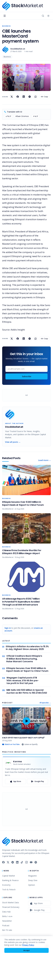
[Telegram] (12, 862)
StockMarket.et (17, 48)
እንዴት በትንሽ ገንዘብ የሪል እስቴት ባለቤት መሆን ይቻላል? (23, 737)
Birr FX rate (7, 930)
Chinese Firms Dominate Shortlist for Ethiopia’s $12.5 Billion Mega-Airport (21, 552)
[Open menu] (4, 15)
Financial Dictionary (10, 907)
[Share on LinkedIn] (23, 96)
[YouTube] (31, 862)
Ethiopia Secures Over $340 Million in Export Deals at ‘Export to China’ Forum (23, 503)
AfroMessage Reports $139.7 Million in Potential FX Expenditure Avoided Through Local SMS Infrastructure (21, 601)
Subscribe (26, 376)
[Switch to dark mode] (48, 15)
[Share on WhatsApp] (35, 96)
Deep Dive (32, 880)
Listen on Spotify (31, 744)
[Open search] (42, 15)
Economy (6, 885)
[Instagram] (26, 862)
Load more (44, 460)
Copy (46, 96)
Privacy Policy (28, 945)
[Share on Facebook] (17, 96)
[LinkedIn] (17, 862)
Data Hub (6, 911)
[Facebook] (3, 862)
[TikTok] (22, 862)
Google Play (39, 781)
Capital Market (8, 875)
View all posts (13, 442)
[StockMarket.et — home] (22, 6)
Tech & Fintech (8, 889)
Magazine (32, 875)
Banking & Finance (10, 880)
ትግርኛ (35, 116)
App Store (17, 781)
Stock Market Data (10, 902)
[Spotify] (36, 862)
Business (6, 26)
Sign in (7, 628)
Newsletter (7, 921)
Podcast (5, 925)
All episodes (45, 703)
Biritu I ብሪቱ (7, 916)
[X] (8, 862)
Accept (26, 950)
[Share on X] (11, 96)
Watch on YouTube (12, 744)
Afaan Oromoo (22, 116)
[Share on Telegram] (29, 96)
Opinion (31, 885)
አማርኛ (8, 116)
